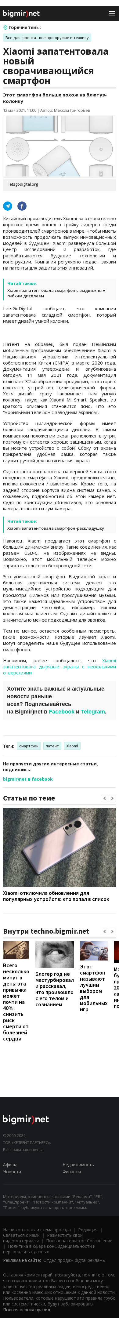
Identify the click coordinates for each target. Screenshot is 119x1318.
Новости (12, 1172)
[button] (104, 798)
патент (52, 746)
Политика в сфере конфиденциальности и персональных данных (49, 1248)
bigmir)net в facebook (28, 779)
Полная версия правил (26, 1310)
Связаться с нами (21, 1235)
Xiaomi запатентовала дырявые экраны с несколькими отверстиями (59, 666)
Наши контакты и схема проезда (37, 1230)
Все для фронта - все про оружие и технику (47, 37)
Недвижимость (78, 1164)
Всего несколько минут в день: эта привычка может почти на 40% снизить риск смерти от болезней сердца (16, 1002)
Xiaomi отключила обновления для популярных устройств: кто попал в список (56, 895)
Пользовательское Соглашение (79, 1241)
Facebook (61, 712)
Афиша (10, 1164)
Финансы (72, 1172)
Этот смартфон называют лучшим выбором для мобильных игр (94, 988)
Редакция (88, 1230)
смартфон (28, 746)
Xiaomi (72, 746)
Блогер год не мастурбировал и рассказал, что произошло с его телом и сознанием (54, 989)
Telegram (93, 712)
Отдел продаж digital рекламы (74, 1260)
